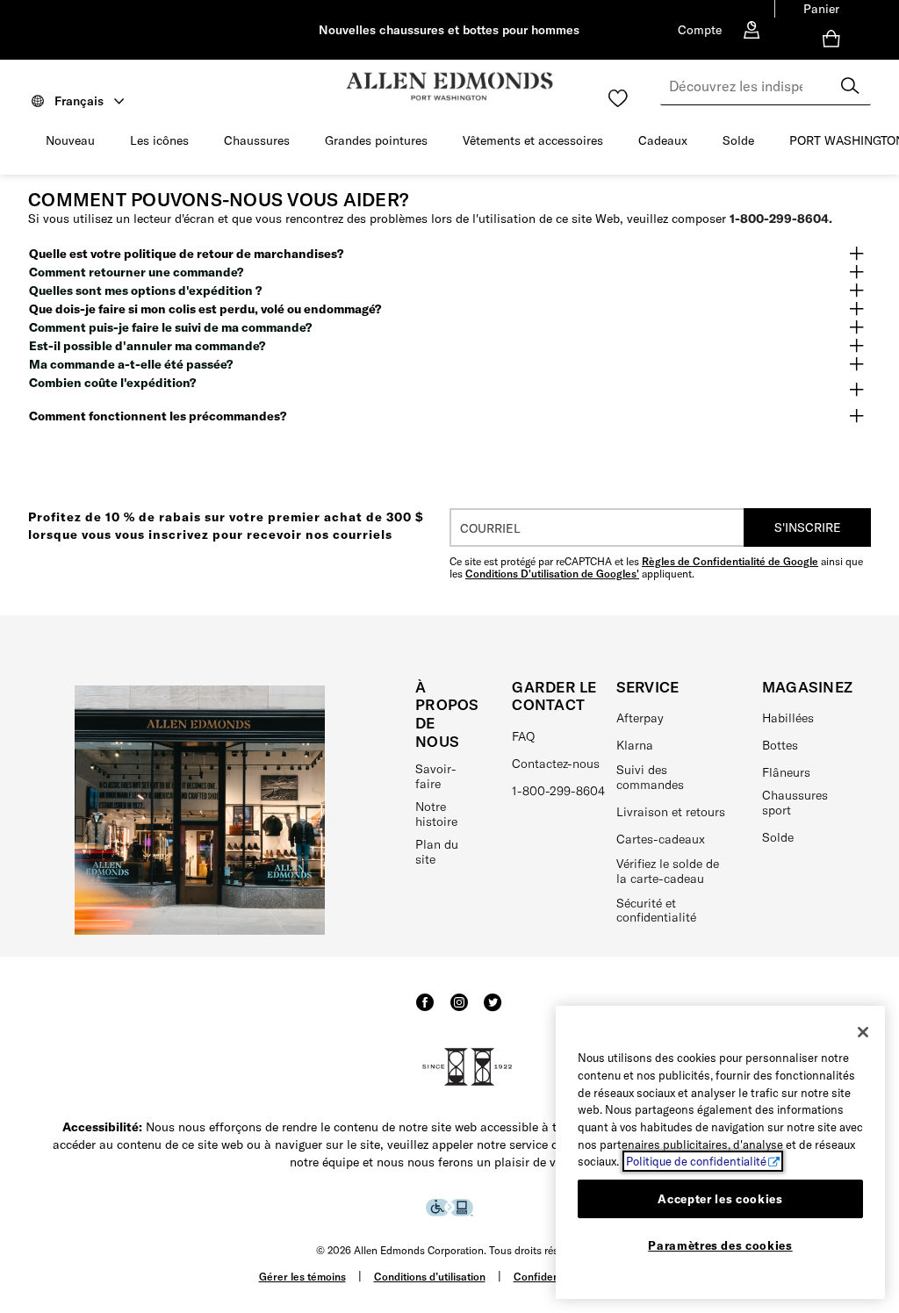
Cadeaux (662, 140)
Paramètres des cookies (720, 1245)
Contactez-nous (556, 763)
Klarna (634, 745)
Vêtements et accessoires (533, 140)
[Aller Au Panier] (835, 39)
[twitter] (492, 1010)
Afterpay (640, 718)
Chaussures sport (795, 802)
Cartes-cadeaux (660, 839)
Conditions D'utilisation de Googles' (552, 573)
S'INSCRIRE (807, 527)
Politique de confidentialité (696, 1161)
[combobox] (765, 86)
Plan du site (436, 851)
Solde (738, 140)
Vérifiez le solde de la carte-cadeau (667, 871)
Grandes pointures (376, 140)
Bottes (780, 745)
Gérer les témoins (302, 1276)
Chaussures (257, 140)
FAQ (523, 736)
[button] (103, 141)
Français (79, 101)
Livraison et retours (670, 812)
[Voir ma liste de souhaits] (618, 98)
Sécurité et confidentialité (656, 910)
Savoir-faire (436, 776)
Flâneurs (786, 772)
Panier (821, 9)
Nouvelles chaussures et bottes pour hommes (449, 30)
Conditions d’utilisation (429, 1276)
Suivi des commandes (650, 777)
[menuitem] (159, 144)
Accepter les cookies (720, 1199)
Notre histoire (436, 814)
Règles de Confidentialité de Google (730, 561)
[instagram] (459, 1010)
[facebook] (425, 1010)
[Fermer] (863, 1032)
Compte (700, 30)
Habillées (788, 718)
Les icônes (159, 140)
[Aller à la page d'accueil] (449, 86)
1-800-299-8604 (558, 791)
